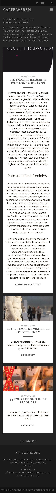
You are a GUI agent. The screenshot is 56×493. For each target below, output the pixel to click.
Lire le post (28, 355)
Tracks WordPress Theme (15, 490)
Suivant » (31, 441)
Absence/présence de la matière (28, 463)
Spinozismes (28, 469)
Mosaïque (28, 466)
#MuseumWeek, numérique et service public (28, 459)
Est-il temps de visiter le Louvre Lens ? (28, 330)
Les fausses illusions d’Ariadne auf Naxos (28, 81)
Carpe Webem (17, 10)
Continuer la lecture (28, 284)
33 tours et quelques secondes (28, 401)
